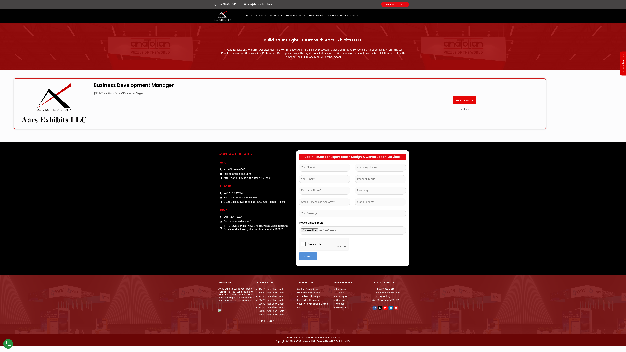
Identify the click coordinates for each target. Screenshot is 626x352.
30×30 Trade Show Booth (271, 311)
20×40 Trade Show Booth (271, 307)
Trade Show (321, 337)
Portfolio (309, 337)
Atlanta (340, 292)
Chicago (340, 300)
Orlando (340, 303)
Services (274, 15)
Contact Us (351, 15)
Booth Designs (294, 15)
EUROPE (270, 321)
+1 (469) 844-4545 (226, 4)
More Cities (342, 307)
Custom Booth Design (308, 289)
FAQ (299, 307)
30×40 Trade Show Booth (271, 314)
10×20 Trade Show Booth (271, 292)
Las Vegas (341, 289)
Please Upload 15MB (311, 222)
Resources (333, 15)
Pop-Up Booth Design (308, 300)
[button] (276, 15)
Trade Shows (316, 15)
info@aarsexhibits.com (260, 4)
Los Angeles (342, 296)
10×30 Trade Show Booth (271, 296)
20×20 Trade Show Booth (271, 300)
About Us (261, 15)
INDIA (260, 321)
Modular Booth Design (308, 292)
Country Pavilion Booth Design (312, 303)
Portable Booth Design (308, 296)
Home (249, 15)
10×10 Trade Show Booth (271, 289)
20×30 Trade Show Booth (271, 303)
